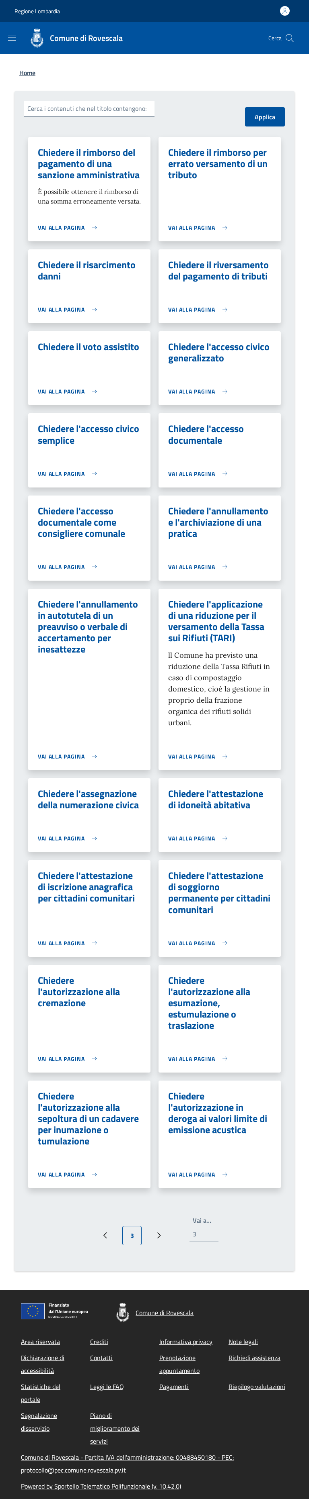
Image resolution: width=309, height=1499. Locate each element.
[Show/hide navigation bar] (12, 38)
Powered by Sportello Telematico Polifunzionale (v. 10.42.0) (101, 1486)
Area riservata (40, 1341)
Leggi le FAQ (107, 1386)
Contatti (101, 1357)
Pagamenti (174, 1386)
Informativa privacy (185, 1341)
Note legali (243, 1341)
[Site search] (290, 38)
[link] (69, 227)
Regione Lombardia (37, 11)
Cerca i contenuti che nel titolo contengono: (86, 108)
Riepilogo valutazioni (257, 1386)
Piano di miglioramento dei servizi (115, 1428)
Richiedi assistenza (254, 1357)
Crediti (99, 1341)
